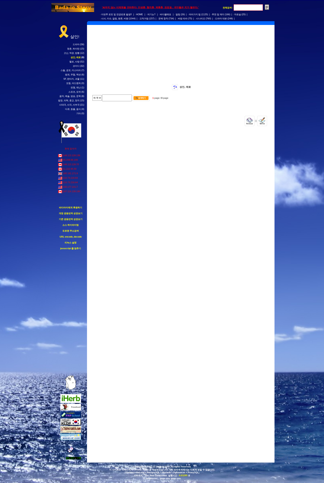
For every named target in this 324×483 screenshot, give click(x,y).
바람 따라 (183, 18)
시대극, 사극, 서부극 (69, 105)
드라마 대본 (221, 18)
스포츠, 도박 (74, 92)
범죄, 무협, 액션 (73, 74)
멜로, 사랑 (74, 61)
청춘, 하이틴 (73, 48)
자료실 (237, 14)
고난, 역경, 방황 (72, 53)
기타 (78, 113)
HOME (139, 14)
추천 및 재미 (218, 14)
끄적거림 (144, 18)
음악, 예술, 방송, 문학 (70, 96)
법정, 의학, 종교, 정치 (69, 100)
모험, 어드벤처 (73, 83)
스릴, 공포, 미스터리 (71, 70)
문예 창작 (163, 18)
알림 (178, 14)
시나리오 (200, 18)
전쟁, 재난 (76, 87)
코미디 (76, 66)
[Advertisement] (70, 312)
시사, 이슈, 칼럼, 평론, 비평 (114, 18)
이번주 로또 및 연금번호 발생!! (116, 14)
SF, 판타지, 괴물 (71, 79)
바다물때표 (165, 14)
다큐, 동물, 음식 (73, 109)
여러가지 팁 (195, 14)
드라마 (76, 44)
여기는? (151, 14)
